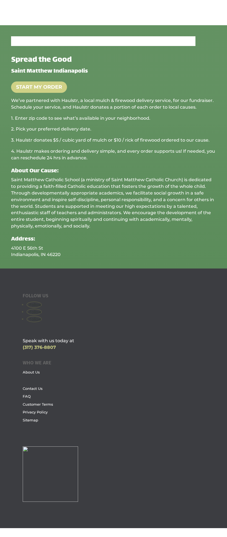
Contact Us (33, 388)
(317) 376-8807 (39, 347)
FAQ (27, 396)
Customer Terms (38, 404)
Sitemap (30, 420)
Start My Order (39, 87)
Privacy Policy (35, 412)
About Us (31, 372)
